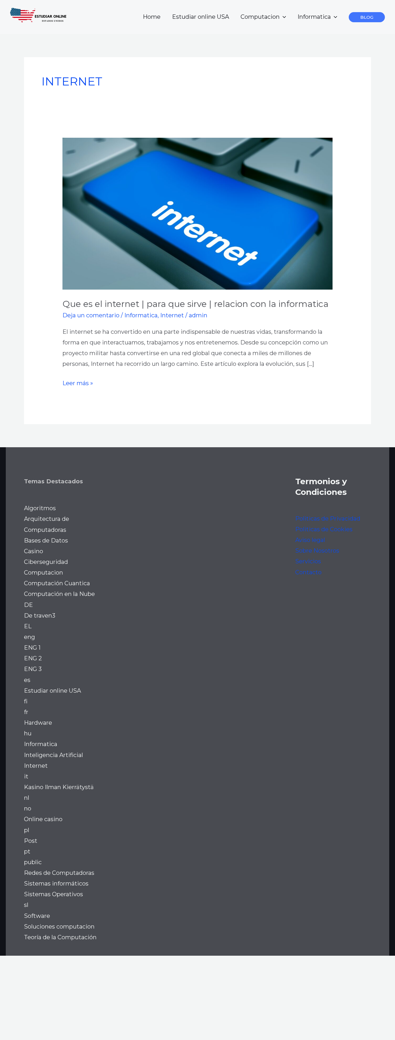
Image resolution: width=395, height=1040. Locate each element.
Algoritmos (40, 508)
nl (26, 797)
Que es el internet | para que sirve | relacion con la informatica (195, 304)
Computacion (260, 16)
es (27, 679)
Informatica (314, 16)
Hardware (38, 722)
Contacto (308, 572)
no (27, 808)
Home (151, 16)
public (33, 862)
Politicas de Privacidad (327, 518)
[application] (283, 16)
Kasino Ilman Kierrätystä (59, 787)
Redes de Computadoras (59, 872)
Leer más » (77, 384)
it (26, 776)
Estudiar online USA (200, 16)
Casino (33, 551)
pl (26, 830)
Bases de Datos (46, 540)
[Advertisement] (173, 996)
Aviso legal (310, 539)
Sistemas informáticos (56, 883)
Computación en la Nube (59, 593)
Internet (172, 315)
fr (26, 712)
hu (28, 733)
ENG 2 (33, 658)
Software (37, 915)
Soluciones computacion (59, 926)
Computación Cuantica (57, 583)
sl (26, 904)
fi (25, 701)
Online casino (43, 819)
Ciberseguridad (46, 561)
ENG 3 (33, 669)
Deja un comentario (90, 315)
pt (27, 851)
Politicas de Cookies (323, 529)
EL (28, 626)
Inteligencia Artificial (53, 755)
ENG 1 (32, 647)
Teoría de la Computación (60, 937)
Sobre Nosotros (317, 550)
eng (29, 636)
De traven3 (39, 615)
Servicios (308, 561)
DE (28, 604)
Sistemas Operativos (53, 894)
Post (30, 840)
